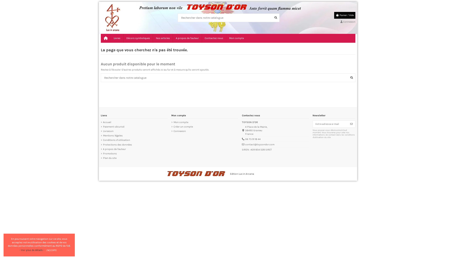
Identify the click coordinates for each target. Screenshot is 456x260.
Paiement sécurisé (113, 126)
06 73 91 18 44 (253, 139)
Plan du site (109, 158)
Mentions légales (113, 135)
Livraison (108, 131)
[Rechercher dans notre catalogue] (275, 18)
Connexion (179, 131)
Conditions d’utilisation (116, 140)
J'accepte (51, 250)
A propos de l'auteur (114, 149)
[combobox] (228, 18)
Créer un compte (183, 126)
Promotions (110, 153)
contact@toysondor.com (259, 144)
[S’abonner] (351, 124)
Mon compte (180, 122)
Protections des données (117, 144)
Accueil (107, 122)
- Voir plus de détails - (32, 250)
